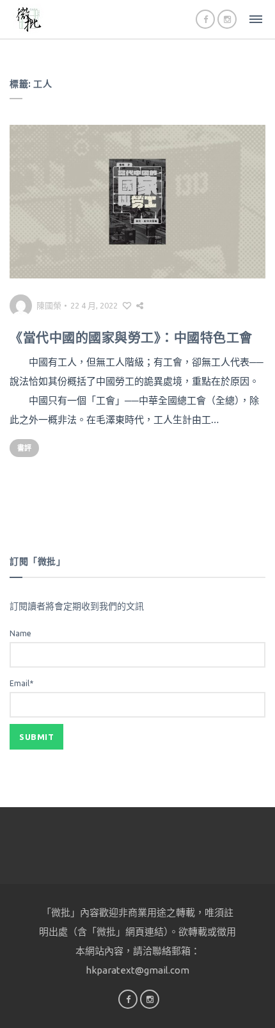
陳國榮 (48, 305)
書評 (24, 448)
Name (20, 633)
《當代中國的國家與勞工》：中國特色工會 (131, 337)
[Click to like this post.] (127, 305)
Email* (21, 683)
